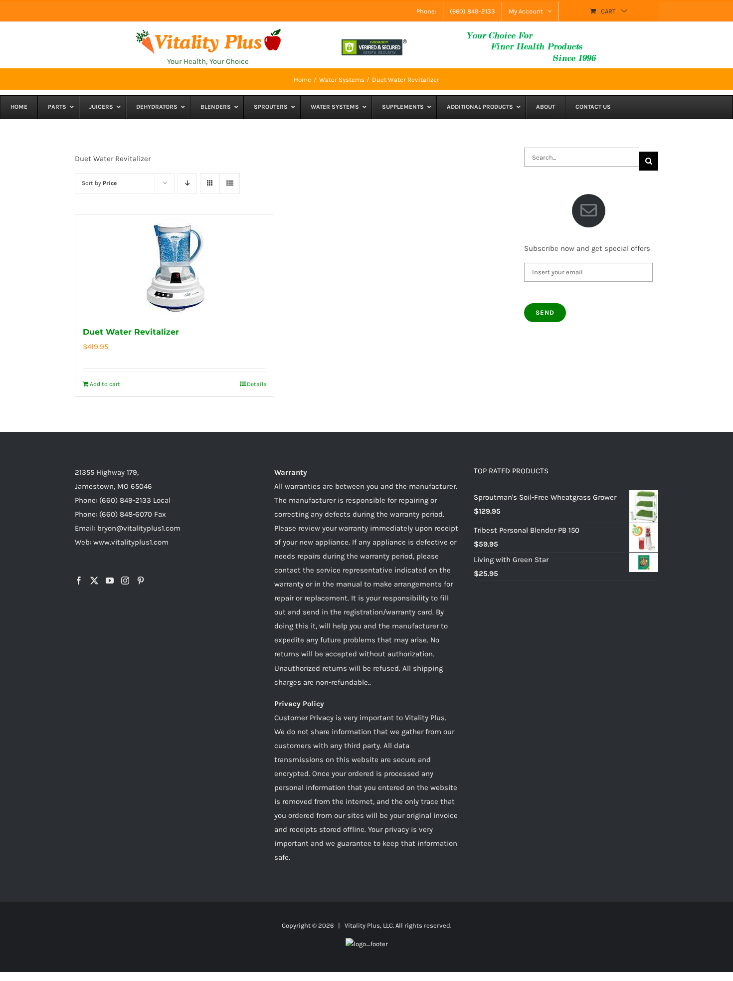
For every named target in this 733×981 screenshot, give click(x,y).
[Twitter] (94, 581)
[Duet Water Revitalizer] (174, 265)
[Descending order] (187, 183)
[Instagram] (125, 581)
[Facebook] (79, 581)
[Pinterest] (141, 581)
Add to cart (105, 384)
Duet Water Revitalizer (131, 332)
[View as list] (229, 183)
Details (256, 384)
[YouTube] (110, 581)
